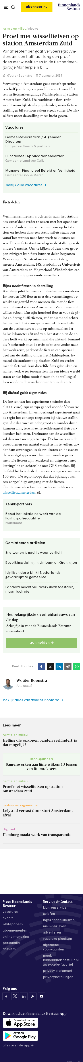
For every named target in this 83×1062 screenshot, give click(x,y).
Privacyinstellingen (58, 977)
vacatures (10, 912)
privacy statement (57, 971)
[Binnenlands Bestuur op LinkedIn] (23, 996)
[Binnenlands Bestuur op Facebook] (6, 996)
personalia (11, 943)
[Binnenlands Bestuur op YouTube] (41, 996)
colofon (49, 914)
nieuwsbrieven (54, 926)
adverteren (52, 932)
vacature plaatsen (57, 939)
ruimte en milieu (14, 29)
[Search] (75, 14)
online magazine (16, 937)
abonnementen (15, 930)
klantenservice (54, 907)
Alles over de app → (18, 1045)
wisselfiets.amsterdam (20, 493)
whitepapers (13, 924)
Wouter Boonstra (19, 75)
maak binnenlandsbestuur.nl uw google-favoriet (61, 960)
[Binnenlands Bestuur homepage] (69, 9)
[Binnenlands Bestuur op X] (15, 996)
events (8, 918)
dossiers (9, 949)
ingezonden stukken (59, 920)
